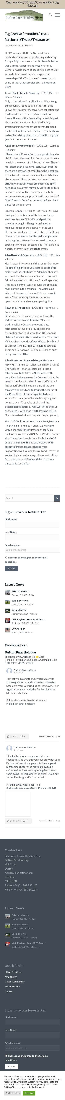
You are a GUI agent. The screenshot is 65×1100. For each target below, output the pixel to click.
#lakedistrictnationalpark (20, 703)
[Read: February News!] (7, 592)
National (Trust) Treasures (27, 40)
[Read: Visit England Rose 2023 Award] (7, 620)
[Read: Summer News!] (7, 601)
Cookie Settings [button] (13, 1093)
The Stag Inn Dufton (25, 777)
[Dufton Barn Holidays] (27, 15)
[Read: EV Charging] (7, 630)
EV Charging (18, 628)
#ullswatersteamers (35, 700)
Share (57, 736)
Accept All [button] (29, 1093)
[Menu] (56, 15)
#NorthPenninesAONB (43, 788)
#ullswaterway (14, 700)
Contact (9, 991)
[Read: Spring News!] (7, 611)
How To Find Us (13, 971)
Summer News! (20, 600)
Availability (11, 976)
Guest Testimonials (15, 981)
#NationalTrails (31, 784)
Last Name (11, 532)
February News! (21, 591)
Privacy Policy (12, 986)
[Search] (49, 15)
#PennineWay (14, 784)
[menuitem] (49, 15)
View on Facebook (46, 736)
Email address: (13, 545)
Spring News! (19, 609)
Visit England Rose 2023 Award (29, 619)
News (30, 45)
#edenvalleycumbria (17, 788)
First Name (11, 519)
